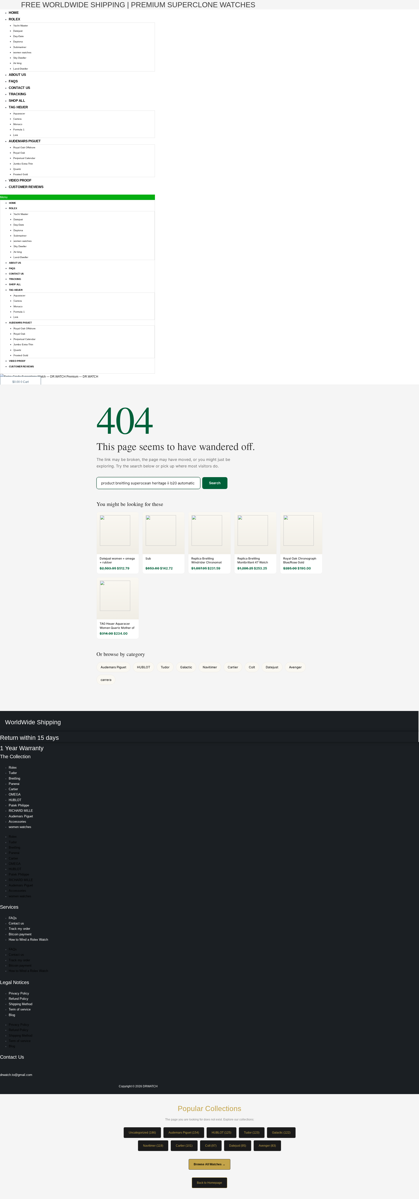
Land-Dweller (20, 68)
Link (15, 135)
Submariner (19, 47)
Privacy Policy (19, 993)
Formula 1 (18, 129)
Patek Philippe (19, 805)
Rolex (14, 19)
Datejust (18, 31)
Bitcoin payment (20, 934)
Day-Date (18, 36)
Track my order (19, 929)
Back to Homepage (209, 1182)
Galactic (186, 667)
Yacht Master (20, 25)
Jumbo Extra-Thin (23, 163)
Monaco (17, 124)
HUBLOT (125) (221, 1132)
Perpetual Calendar (24, 158)
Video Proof (20, 180)
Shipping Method (20, 1004)
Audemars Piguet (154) (184, 1132)
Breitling (14, 778)
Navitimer (210, 667)
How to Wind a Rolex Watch (28, 939)
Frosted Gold (20, 174)
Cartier (233, 667)
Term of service (20, 1009)
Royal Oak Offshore (24, 147)
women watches (22, 52)
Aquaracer (19, 113)
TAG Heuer (18, 107)
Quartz (17, 169)
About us (17, 75)
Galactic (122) (281, 1132)
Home (14, 13)
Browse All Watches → (209, 1164)
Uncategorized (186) (142, 1132)
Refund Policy (18, 999)
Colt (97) (211, 1145)
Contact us (19, 88)
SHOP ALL (17, 101)
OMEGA (15, 794)
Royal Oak (19, 152)
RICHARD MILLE (21, 810)
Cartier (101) (184, 1145)
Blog (12, 1015)
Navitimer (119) (153, 1145)
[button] (77, 197)
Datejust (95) (237, 1145)
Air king (17, 63)
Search (215, 483)
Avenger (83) (267, 1145)
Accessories (17, 821)
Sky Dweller (19, 57)
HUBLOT (143, 667)
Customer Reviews (26, 187)
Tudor (165, 667)
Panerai (14, 784)
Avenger (295, 667)
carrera (106, 680)
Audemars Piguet (25, 141)
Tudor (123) (251, 1132)
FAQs (13, 81)
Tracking (17, 94)
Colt (252, 667)
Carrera (17, 119)
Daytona (18, 41)
